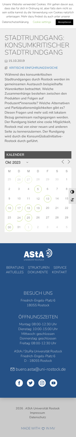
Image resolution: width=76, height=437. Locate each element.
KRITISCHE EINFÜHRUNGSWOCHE (33, 68)
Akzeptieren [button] (64, 22)
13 (47, 198)
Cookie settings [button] (42, 22)
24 (19, 217)
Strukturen (38, 267)
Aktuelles (15, 272)
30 (9, 227)
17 (19, 208)
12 (38, 198)
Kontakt (59, 272)
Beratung (15, 267)
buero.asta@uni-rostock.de (41, 369)
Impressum (37, 413)
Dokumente (38, 272)
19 (38, 208)
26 (19, 179)
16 (9, 208)
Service (60, 267)
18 (28, 208)
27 (28, 179)
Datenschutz (37, 417)
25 (28, 217)
